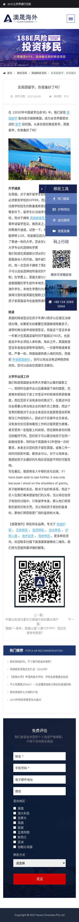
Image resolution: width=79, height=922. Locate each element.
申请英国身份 (21, 359)
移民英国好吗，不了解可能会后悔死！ (31, 661)
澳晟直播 (64, 231)
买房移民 (22, 530)
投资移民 (38, 530)
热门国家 (63, 198)
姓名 (19, 756)
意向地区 (20, 801)
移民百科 (22, 73)
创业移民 (55, 530)
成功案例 (64, 220)
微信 (18, 791)
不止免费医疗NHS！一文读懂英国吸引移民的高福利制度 (40, 685)
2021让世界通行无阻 (19, 4)
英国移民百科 (39, 73)
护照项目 (64, 209)
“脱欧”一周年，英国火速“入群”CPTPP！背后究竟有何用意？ (35, 630)
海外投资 (28, 536)
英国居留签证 (39, 218)
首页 (9, 73)
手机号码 (22, 768)
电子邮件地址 (24, 779)
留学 (18, 124)
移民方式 (20, 854)
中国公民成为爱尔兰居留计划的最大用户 (32, 619)
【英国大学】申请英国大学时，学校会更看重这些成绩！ (39, 677)
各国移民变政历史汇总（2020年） (29, 669)
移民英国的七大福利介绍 (24, 692)
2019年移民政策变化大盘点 (25, 699)
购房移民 (44, 536)
